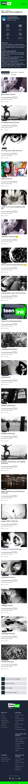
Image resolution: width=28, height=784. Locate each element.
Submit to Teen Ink (9, 683)
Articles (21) (14, 72)
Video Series (17, 767)
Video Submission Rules (20, 743)
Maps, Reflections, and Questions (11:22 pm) (12, 492)
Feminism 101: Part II (8, 577)
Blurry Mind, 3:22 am (8, 94)
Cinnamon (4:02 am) (8, 236)
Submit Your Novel (18, 739)
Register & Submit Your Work (21, 737)
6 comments (5, 243)
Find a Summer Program (11, 692)
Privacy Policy (4, 725)
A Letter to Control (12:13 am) (11, 549)
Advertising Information (20, 718)
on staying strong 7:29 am (10, 122)
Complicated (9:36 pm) (9, 349)
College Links (17, 760)
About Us (3, 715)
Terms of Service (4, 727)
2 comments (5, 440)
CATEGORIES (13, 782)
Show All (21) (5, 72)
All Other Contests (5, 761)
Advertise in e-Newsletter (20, 729)
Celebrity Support (4, 720)
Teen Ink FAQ (3, 724)
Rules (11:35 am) (6, 179)
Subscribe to (12, 679)
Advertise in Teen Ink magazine (19, 715)
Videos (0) (13, 74)
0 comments (5, 101)
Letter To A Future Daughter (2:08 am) (13, 207)
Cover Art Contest (4, 757)
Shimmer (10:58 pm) (8, 405)
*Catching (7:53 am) (8, 633)
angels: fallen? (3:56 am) (9, 521)
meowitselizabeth (7, 97)
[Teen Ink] (7, 3)
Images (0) (21, 72)
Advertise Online (18, 727)
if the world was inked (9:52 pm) (12, 265)
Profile (8, 10)
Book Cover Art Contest (6, 759)
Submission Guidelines (19, 741)
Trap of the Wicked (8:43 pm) (11, 321)
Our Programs (4, 718)
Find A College (8, 688)
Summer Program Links (20, 759)
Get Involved (17, 746)
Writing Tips (17, 745)
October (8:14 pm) (7, 662)
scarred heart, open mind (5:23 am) (13, 293)
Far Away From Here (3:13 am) (11, 150)
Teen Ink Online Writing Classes (20, 763)
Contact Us (3, 716)
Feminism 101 (5, 377)
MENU (23, 4)
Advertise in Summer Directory (19, 724)
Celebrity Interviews (5, 722)
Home (2, 10)
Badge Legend (18, 769)
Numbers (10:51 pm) (8, 433)
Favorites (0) (5, 74)
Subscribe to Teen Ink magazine (19, 749)
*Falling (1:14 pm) (7, 605)
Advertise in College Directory (19, 721)
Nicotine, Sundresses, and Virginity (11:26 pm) (13, 462)
